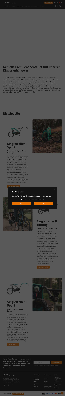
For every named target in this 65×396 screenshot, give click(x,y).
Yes (21, 204)
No (44, 204)
